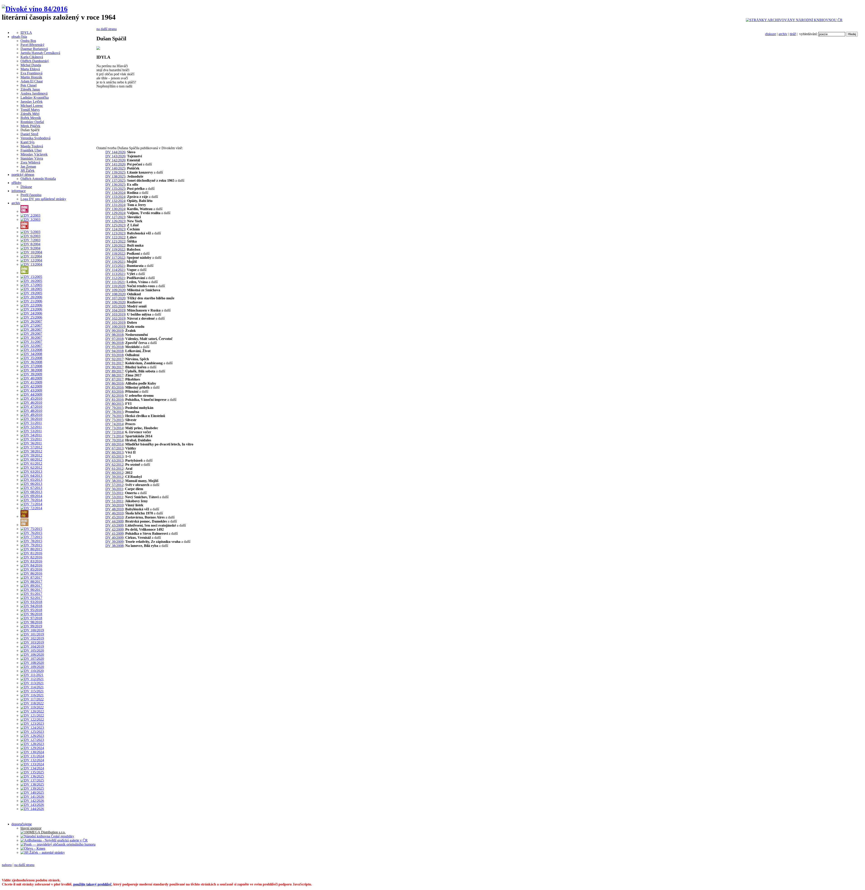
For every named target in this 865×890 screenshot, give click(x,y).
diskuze (770, 34)
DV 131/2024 (115, 205)
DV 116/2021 (115, 262)
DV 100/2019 (115, 326)
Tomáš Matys (30, 110)
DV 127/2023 (115, 217)
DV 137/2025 (115, 180)
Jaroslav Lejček (31, 101)
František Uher (31, 150)
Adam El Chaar (31, 81)
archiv (782, 34)
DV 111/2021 (115, 282)
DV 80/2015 (114, 404)
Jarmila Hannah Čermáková (40, 53)
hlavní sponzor (30, 828)
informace (18, 191)
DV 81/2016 (114, 399)
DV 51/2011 (114, 501)
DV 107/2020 (115, 298)
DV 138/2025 (115, 176)
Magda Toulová (31, 146)
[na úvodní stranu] (35, 9)
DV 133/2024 (115, 197)
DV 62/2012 (114, 464)
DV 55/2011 (114, 493)
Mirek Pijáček (30, 126)
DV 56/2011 (114, 489)
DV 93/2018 (114, 355)
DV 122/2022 (115, 237)
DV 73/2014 (114, 428)
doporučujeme (21, 824)
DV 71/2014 (114, 436)
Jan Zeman (28, 166)
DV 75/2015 (114, 420)
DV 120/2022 (115, 245)
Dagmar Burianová (34, 49)
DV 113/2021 (115, 274)
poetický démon (22, 175)
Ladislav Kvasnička (34, 97)
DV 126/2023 (115, 221)
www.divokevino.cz (297, 872)
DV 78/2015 (114, 412)
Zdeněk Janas (30, 89)
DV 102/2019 (115, 318)
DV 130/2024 (115, 209)
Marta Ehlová (30, 69)
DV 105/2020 (115, 306)
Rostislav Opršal (32, 122)
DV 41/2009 (114, 533)
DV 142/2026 (115, 160)
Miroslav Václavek (34, 154)
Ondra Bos (28, 41)
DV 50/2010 (114, 505)
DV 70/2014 (114, 440)
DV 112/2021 (115, 278)
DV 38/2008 (114, 546)
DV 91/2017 (114, 363)
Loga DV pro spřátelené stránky (43, 199)
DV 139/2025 (115, 172)
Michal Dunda (30, 65)
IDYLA (26, 32)
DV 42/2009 (114, 529)
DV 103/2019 (115, 314)
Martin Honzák (31, 77)
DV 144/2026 (115, 152)
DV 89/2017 (114, 371)
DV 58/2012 (114, 481)
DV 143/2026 (115, 156)
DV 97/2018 (114, 339)
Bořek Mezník (30, 118)
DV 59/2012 (114, 477)
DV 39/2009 (114, 542)
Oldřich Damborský (34, 61)
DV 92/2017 (114, 359)
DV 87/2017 (114, 379)
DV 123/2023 (115, 233)
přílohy (16, 183)
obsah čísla (19, 37)
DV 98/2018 (114, 335)
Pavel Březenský (32, 45)
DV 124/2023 (115, 229)
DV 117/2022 (115, 257)
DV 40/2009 (114, 537)
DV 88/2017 (114, 375)
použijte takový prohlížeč (92, 884)
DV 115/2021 (115, 266)
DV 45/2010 (114, 517)
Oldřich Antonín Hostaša (38, 179)
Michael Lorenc (31, 106)
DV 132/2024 (115, 201)
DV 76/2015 (114, 416)
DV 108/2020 (115, 294)
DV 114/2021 (115, 270)
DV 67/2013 (114, 448)
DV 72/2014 (114, 432)
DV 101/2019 (115, 322)
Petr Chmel (28, 85)
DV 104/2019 (115, 310)
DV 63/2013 (114, 460)
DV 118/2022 (115, 253)
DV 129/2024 (115, 213)
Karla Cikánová (31, 57)
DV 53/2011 (114, 497)
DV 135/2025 (115, 188)
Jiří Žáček (27, 170)
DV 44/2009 (114, 521)
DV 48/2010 (114, 509)
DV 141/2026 (115, 164)
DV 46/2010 (114, 513)
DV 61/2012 (114, 468)
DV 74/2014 (114, 424)
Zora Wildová (30, 162)
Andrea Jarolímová (34, 93)
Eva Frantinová (31, 73)
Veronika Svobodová (35, 138)
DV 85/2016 (114, 387)
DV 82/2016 (114, 395)
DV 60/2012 (114, 473)
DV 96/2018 (114, 343)
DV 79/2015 (114, 408)
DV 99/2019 (114, 331)
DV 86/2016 (114, 383)
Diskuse (26, 187)
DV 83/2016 (114, 391)
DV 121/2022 (115, 241)
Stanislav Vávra (31, 158)
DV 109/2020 (115, 290)
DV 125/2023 (115, 225)
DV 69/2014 (114, 444)
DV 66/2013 (114, 452)
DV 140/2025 (115, 168)
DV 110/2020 (115, 286)
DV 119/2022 (115, 249)
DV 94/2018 (114, 351)
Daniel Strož (29, 134)
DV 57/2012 (114, 485)
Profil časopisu (30, 195)
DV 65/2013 (114, 456)
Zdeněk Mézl (29, 114)
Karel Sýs (27, 142)
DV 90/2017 (114, 367)
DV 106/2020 (115, 302)
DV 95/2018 (114, 347)
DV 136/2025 (115, 184)
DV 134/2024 (115, 193)
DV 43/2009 (114, 525)
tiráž (793, 34)
